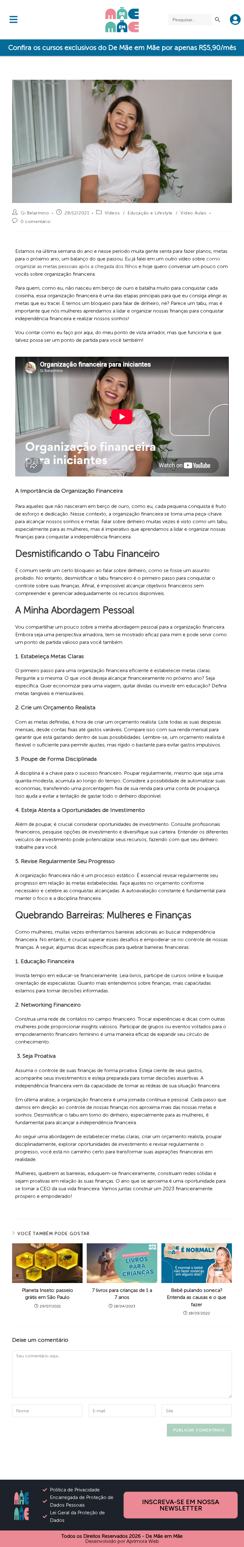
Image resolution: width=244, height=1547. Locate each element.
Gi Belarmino (35, 213)
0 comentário (36, 221)
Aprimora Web (142, 1541)
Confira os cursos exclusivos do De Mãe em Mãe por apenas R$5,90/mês (122, 47)
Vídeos (112, 213)
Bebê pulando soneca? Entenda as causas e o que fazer (196, 1297)
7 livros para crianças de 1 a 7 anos (122, 1293)
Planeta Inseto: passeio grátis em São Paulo (47, 1293)
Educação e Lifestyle (150, 213)
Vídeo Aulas (193, 213)
